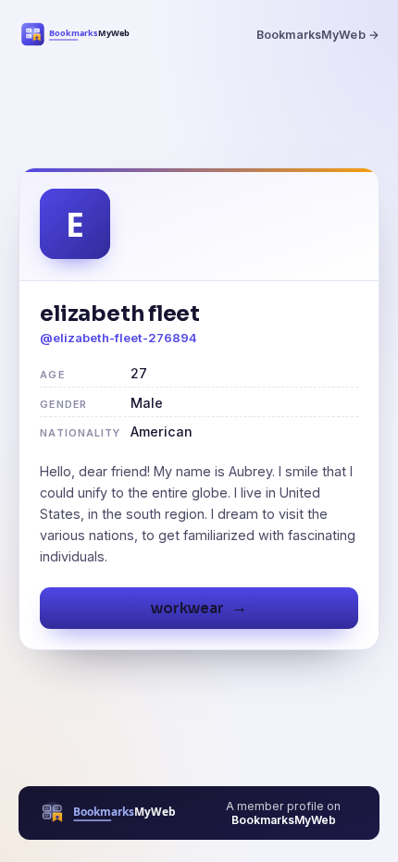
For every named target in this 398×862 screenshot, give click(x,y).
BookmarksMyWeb (283, 820)
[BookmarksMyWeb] (80, 34)
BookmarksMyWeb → (317, 35)
